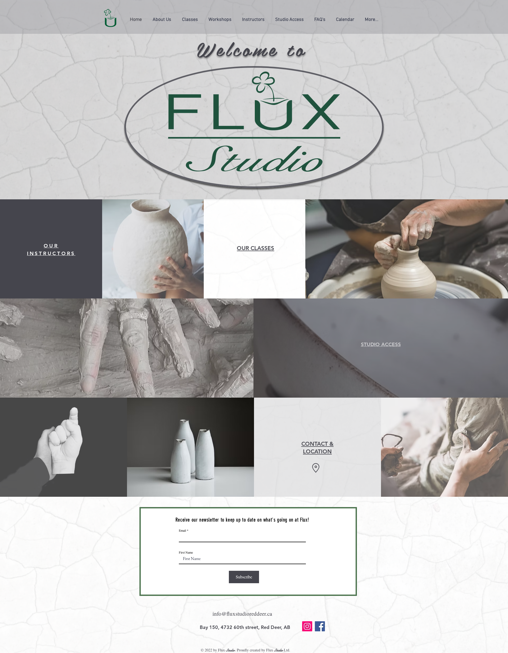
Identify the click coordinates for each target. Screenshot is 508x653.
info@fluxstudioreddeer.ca (242, 613)
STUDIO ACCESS (381, 344)
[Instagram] (307, 626)
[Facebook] (320, 626)
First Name (186, 552)
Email (182, 530)
